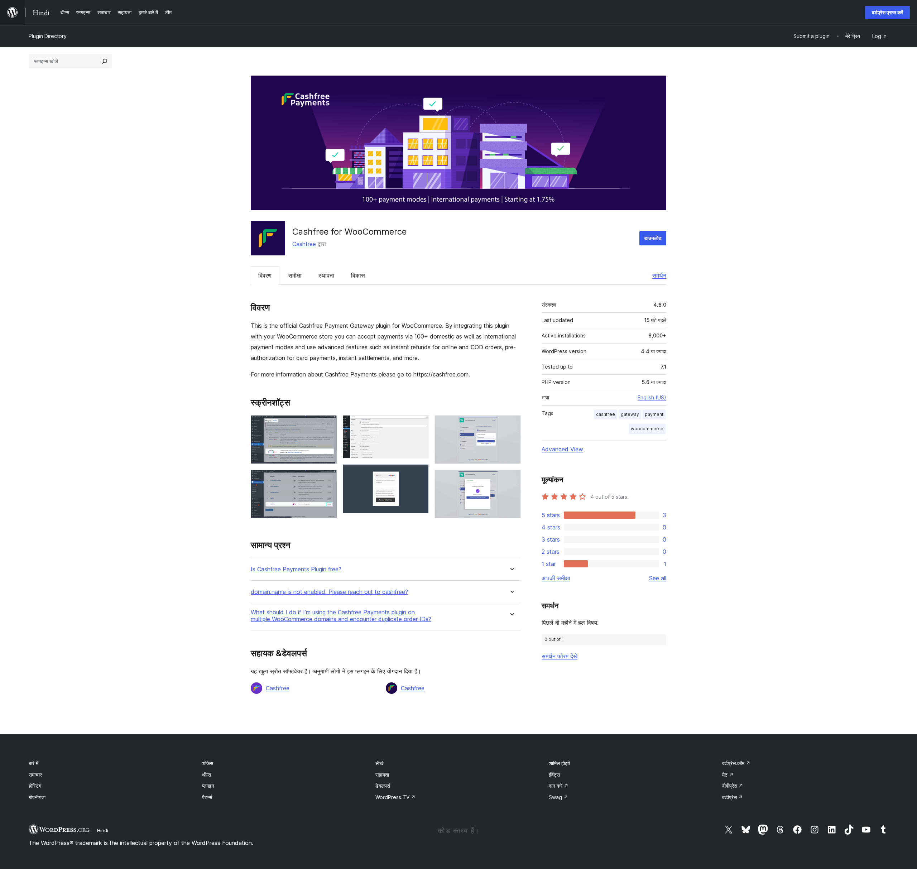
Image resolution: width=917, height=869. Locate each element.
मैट (728, 775)
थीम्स (206, 775)
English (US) (652, 397)
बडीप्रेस (732, 797)
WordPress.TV (395, 797)
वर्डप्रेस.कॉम (736, 763)
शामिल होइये (559, 763)
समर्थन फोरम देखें (559, 656)
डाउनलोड (653, 238)
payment (654, 414)
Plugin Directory (48, 36)
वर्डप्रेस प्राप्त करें (887, 12)
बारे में (33, 763)
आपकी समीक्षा (556, 578)
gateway (630, 414)
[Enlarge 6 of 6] (511, 479)
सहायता (382, 775)
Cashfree (304, 244)
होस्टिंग (35, 786)
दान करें (558, 786)
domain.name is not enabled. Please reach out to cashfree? (329, 592)
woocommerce (647, 428)
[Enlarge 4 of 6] (419, 473)
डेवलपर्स (382, 786)
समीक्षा (295, 275)
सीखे (379, 763)
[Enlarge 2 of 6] (327, 479)
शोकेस (207, 763)
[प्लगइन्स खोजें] (104, 61)
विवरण (265, 275)
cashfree (605, 414)
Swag (558, 797)
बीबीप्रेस (732, 786)
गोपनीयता (37, 797)
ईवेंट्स (554, 775)
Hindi (102, 830)
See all (657, 578)
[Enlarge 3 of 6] (419, 424)
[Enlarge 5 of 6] (511, 424)
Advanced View (562, 449)
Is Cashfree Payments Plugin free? (296, 569)
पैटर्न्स (207, 797)
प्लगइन (208, 786)
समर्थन (659, 275)
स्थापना (326, 275)
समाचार (35, 775)
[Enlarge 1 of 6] (327, 424)
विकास (358, 275)
